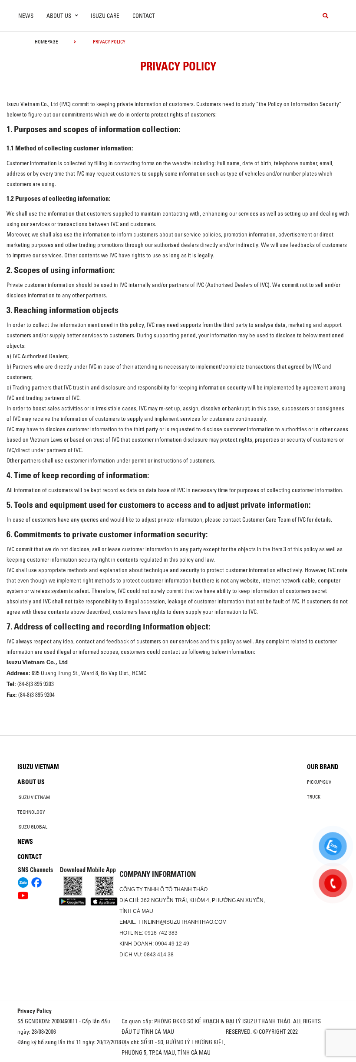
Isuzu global (32, 827)
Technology (31, 812)
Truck (313, 797)
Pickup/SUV (319, 782)
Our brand (323, 767)
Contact (143, 15)
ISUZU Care (105, 15)
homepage (46, 42)
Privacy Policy (34, 1010)
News (25, 15)
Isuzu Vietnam (38, 767)
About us (31, 782)
